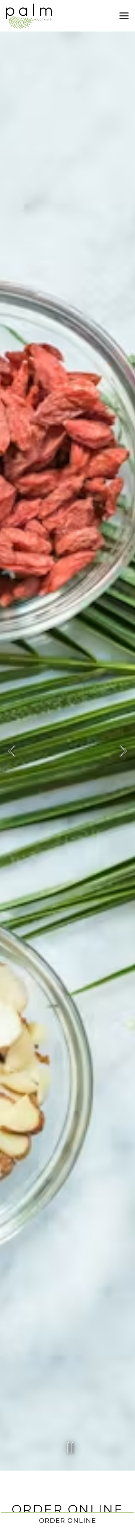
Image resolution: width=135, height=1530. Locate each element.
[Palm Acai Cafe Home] (29, 15)
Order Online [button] (67, 1521)
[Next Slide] (123, 754)
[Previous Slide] (12, 754)
